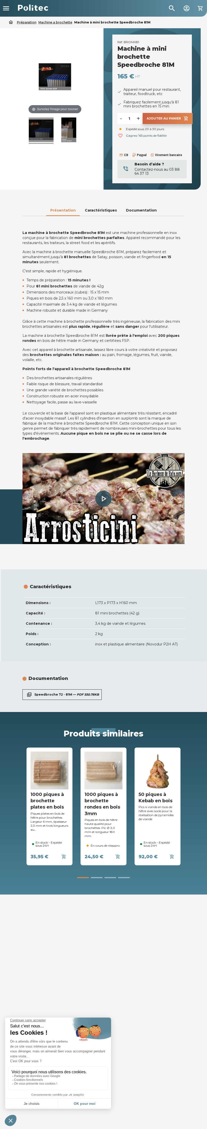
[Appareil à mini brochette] (69, 130)
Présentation (63, 210)
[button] (103, 499)
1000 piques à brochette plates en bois (47, 801)
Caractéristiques (101, 210)
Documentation (141, 210)
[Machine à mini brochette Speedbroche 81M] (41, 130)
